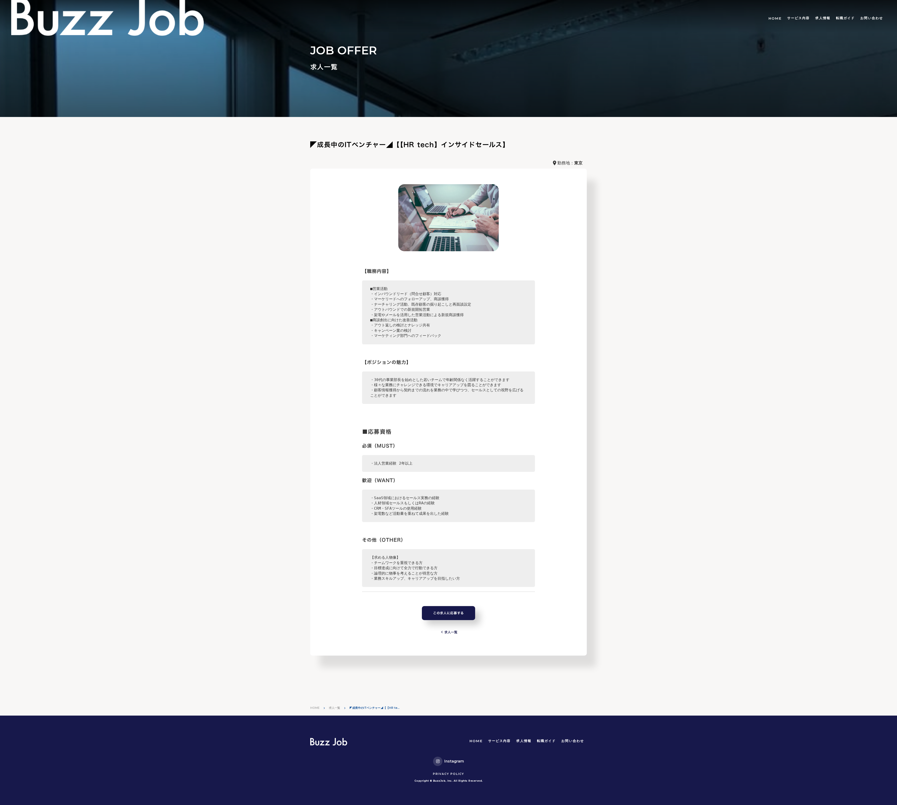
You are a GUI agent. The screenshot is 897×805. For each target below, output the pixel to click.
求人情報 (822, 18)
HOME (775, 18)
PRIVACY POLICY (448, 774)
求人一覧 (334, 708)
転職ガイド (845, 18)
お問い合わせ (871, 18)
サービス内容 (798, 18)
